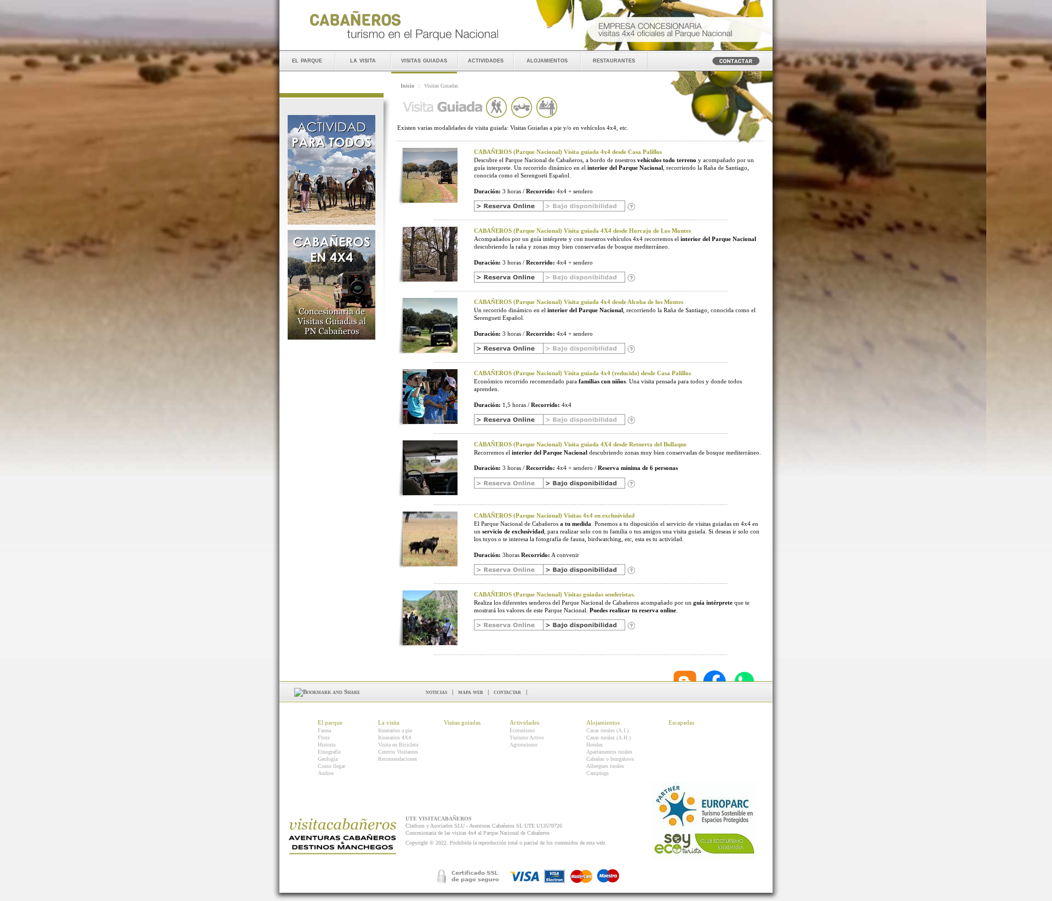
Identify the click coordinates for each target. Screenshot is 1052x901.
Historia (326, 745)
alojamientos (547, 60)
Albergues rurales (605, 766)
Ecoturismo (522, 730)
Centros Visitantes (398, 752)
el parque (307, 60)
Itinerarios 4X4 (394, 737)
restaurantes (614, 60)
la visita (363, 60)
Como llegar (331, 766)
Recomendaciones (397, 759)
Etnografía (329, 752)
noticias (436, 691)
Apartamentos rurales (609, 752)
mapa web (470, 691)
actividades (486, 60)
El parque (330, 722)
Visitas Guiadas (441, 86)
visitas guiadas (424, 60)
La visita (388, 722)
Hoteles (594, 745)
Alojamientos (603, 722)
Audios (326, 773)
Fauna (324, 730)
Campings (597, 773)
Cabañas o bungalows (610, 759)
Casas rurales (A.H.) (608, 737)
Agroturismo (524, 745)
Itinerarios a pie (395, 730)
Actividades (524, 722)
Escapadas (681, 722)
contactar (507, 691)
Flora (323, 737)
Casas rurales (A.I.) (607, 730)
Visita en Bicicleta (398, 745)
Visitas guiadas (462, 722)
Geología (328, 759)
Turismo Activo (527, 737)
